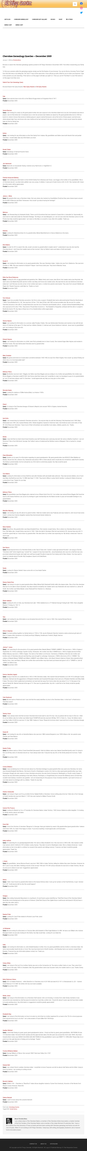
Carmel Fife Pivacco (9, 808)
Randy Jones (6, 995)
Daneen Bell (6, 1065)
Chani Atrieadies (7, 455)
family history (13, 1109)
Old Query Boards (41, 87)
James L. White (7, 196)
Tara (4, 617)
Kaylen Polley (7, 748)
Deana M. (5, 732)
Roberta (5, 231)
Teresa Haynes (7, 321)
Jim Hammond (7, 163)
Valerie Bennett (7, 1097)
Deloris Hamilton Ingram (10, 674)
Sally (4, 944)
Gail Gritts (5, 418)
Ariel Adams (6, 245)
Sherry (5, 879)
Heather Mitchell (7, 1030)
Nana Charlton (7, 527)
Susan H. (5, 261)
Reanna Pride (7, 914)
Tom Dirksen (6, 298)
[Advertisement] (43, 41)
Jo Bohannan (6, 928)
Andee (5, 437)
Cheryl (4, 404)
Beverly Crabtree (8, 1081)
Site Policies (54, 1144)
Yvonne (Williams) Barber (10, 1051)
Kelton (5, 133)
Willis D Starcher (8, 631)
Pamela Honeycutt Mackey (11, 177)
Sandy (4, 568)
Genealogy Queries (14, 1107)
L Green (5, 861)
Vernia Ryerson (7, 110)
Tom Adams (6, 474)
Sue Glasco (6, 547)
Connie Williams (7, 767)
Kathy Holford (7, 840)
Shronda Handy (7, 390)
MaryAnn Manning (8, 510)
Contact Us (33, 1144)
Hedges (5, 896)
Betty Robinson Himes (9, 979)
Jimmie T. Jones (7, 647)
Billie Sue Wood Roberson (10, 277)
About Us (43, 1144)
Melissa (5, 212)
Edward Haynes (7, 339)
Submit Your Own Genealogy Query (13, 82)
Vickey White (6, 963)
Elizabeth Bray (7, 1014)
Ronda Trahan (7, 149)
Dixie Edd (5, 824)
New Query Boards (28, 87)
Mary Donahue (7, 355)
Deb (4, 96)
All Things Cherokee (25, 1147)
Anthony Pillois (7, 372)
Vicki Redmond (7, 697)
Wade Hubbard (7, 600)
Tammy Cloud (7, 713)
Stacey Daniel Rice (8, 582)
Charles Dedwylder (8, 792)
